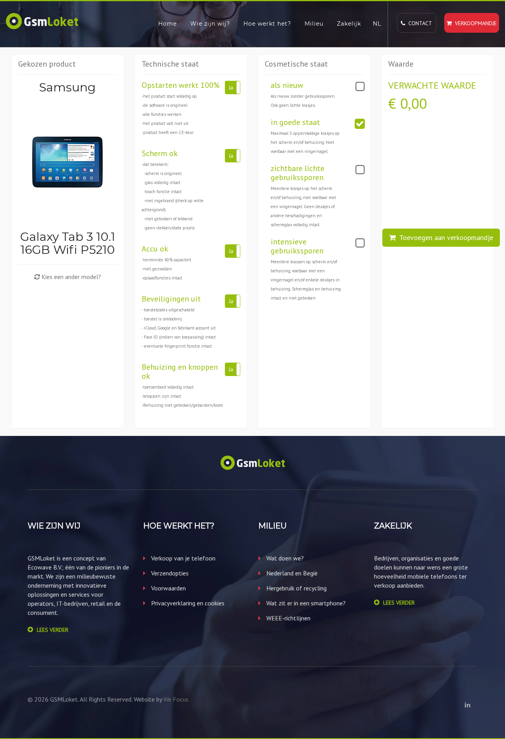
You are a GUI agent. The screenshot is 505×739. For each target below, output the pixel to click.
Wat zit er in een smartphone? (305, 603)
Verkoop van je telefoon (182, 558)
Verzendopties (169, 573)
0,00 (413, 103)
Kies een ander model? (70, 277)
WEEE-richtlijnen (287, 618)
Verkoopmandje (474, 23)
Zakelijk (349, 23)
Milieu (314, 23)
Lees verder (52, 629)
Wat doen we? (284, 558)
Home (167, 23)
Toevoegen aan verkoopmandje (444, 237)
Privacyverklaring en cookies (187, 603)
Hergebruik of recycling (296, 588)
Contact (418, 23)
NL (377, 23)
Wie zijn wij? (210, 23)
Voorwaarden (168, 588)
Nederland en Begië (291, 573)
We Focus (176, 699)
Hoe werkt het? (267, 23)
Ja (231, 87)
